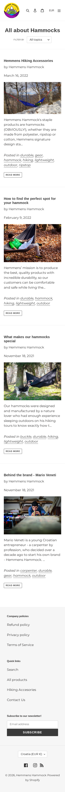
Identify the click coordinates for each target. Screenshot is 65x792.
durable (26, 155)
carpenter (28, 571)
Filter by (19, 39)
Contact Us (16, 700)
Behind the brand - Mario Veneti (30, 475)
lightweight (44, 160)
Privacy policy (18, 635)
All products (17, 680)
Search (12, 670)
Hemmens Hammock (31, 775)
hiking (28, 160)
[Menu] (59, 10)
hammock (12, 160)
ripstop (25, 165)
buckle (25, 437)
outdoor (10, 165)
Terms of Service (20, 645)
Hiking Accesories (21, 690)
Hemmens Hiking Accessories (28, 61)
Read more (13, 175)
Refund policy (18, 625)
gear (39, 155)
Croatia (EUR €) (31, 754)
